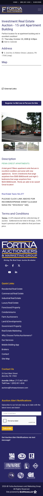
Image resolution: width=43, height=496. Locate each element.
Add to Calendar (10, 42)
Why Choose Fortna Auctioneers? (17, 335)
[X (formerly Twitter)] (19, 265)
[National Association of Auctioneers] (11, 456)
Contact (5, 354)
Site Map (6, 358)
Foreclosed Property (11, 307)
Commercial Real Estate (13, 293)
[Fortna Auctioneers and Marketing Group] (12, 9)
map (9, 55)
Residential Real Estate (12, 289)
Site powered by (13, 492)
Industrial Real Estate (11, 298)
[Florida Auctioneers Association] (11, 475)
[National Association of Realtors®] (32, 456)
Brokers (5, 349)
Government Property (11, 326)
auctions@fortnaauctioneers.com (15, 388)
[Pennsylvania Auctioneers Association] (22, 456)
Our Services (7, 340)
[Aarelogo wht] (12, 465)
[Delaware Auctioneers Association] (27, 465)
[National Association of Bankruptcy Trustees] (35, 465)
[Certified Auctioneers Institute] (31, 475)
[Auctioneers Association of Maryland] (20, 475)
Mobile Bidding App (10, 345)
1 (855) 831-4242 (17, 383)
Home (15, 2)
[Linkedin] (16, 272)
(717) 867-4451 (21, 381)
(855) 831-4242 (25, 2)
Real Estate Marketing (11, 331)
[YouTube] (9, 272)
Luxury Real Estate (10, 303)
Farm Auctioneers (10, 317)
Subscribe (37, 2)
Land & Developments (12, 321)
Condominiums (9, 312)
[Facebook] (13, 265)
